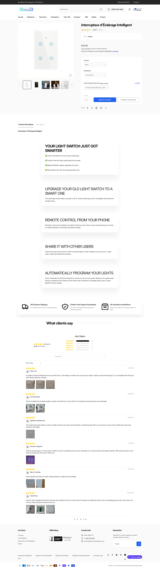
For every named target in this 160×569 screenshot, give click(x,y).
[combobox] (81, 9)
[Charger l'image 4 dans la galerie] (55, 85)
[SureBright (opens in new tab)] (137, 83)
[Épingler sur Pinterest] (96, 108)
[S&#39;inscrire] (138, 544)
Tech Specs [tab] (40, 124)
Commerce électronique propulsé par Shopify (132, 565)
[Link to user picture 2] (40, 384)
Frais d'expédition (86, 48)
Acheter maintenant (128, 100)
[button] (137, 9)
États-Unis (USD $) (123, 2)
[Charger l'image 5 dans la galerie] (65, 85)
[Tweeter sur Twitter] (92, 108)
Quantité (86, 95)
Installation (87, 71)
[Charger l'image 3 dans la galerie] (46, 85)
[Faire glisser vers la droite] (72, 85)
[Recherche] (101, 9)
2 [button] (77, 519)
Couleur (86, 60)
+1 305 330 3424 (89, 538)
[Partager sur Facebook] (87, 108)
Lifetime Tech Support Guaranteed (83, 305)
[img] (30, 368)
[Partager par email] (101, 108)
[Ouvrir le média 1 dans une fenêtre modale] (46, 51)
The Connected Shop (117, 565)
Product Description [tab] (26, 124)
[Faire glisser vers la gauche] (20, 85)
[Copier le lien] (106, 108)
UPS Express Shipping (38, 305)
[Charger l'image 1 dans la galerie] (27, 85)
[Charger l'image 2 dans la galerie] (36, 85)
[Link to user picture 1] (30, 384)
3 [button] (80, 519)
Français (136, 2)
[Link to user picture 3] (50, 384)
